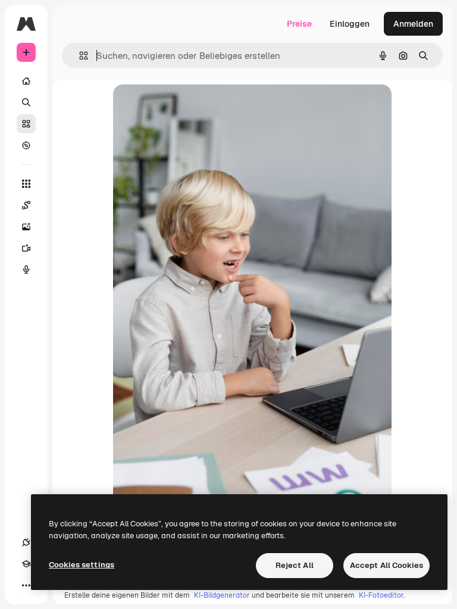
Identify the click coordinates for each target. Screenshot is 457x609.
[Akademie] (26, 563)
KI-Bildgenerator (222, 595)
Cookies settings (81, 565)
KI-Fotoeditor (381, 595)
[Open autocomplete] (78, 55)
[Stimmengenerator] (26, 269)
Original (189, 106)
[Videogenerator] (26, 248)
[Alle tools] (26, 183)
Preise (299, 23)
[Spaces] (26, 205)
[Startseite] (26, 80)
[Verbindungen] (26, 542)
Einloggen (350, 23)
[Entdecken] (26, 145)
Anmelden (413, 23)
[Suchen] (26, 102)
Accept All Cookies (386, 565)
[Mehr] (26, 585)
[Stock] (26, 123)
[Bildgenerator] (26, 226)
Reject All (295, 565)
